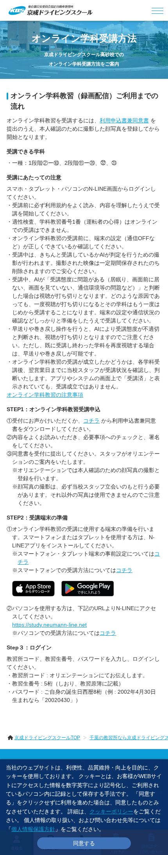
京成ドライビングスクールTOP (47, 737)
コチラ (91, 420)
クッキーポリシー (111, 811)
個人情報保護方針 (33, 829)
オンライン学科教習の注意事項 (45, 395)
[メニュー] (157, 10)
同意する (84, 843)
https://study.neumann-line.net (49, 625)
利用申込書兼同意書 (124, 120)
